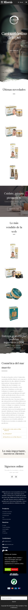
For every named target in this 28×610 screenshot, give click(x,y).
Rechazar (15, 569)
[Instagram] (16, 476)
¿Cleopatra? (8, 434)
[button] (14, 50)
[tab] (14, 430)
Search (14, 601)
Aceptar (7, 569)
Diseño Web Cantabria (17, 605)
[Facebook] (12, 476)
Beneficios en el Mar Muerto (12, 437)
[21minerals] (6, 2)
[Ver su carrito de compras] (26, 2)
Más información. (10, 565)
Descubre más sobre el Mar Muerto (12, 429)
